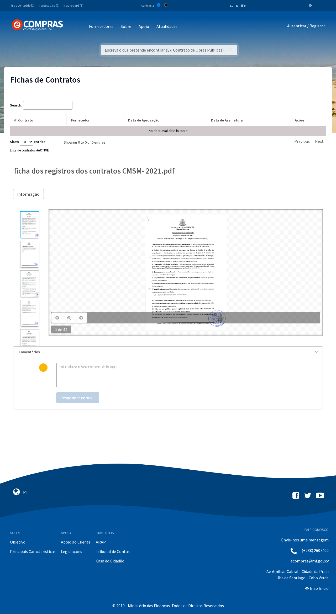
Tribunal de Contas (113, 551)
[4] (29, 313)
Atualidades (166, 26)
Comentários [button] (29, 351)
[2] (29, 254)
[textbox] (176, 375)
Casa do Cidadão (110, 561)
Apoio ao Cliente (76, 542)
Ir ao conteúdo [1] (23, 5)
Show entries (27, 141)
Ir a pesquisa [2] (49, 5)
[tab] (168, 352)
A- (231, 6)
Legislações (71, 551)
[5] (29, 342)
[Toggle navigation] (70, 26)
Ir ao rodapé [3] (73, 5)
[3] (29, 284)
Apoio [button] (144, 26)
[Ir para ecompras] (37, 25)
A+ (243, 6)
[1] (29, 225)
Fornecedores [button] (101, 26)
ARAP (101, 542)
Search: (16, 105)
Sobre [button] (126, 26)
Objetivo (17, 542)
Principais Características (33, 551)
